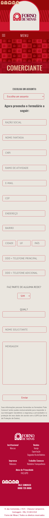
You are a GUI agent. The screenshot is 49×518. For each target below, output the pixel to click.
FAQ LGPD (24, 473)
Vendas (36, 445)
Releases (12, 464)
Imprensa (13, 460)
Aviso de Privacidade (24, 469)
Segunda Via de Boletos (36, 454)
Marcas (13, 448)
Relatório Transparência (36, 464)
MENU (24, 35)
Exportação (36, 451)
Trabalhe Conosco (36, 460)
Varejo (36, 448)
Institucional (12, 445)
